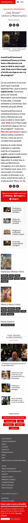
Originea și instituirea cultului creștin (18, 232)
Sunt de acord (5, 519)
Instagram (20, 196)
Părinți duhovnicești (9, 469)
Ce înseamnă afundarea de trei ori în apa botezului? (14, 364)
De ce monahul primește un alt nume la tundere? (17, 400)
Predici (17, 278)
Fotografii (4, 281)
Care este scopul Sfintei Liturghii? (17, 243)
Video (22, 278)
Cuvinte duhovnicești (9, 441)
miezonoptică (10, 421)
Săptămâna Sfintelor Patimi (12, 271)
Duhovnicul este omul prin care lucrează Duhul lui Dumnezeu (17, 375)
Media (3, 455)
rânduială (20, 425)
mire (20, 421)
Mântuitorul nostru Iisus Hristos (14, 418)
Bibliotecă (5, 450)
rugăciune (14, 428)
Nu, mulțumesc (15, 519)
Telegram (15, 199)
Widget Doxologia (8, 485)
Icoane (4, 311)
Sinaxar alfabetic (7, 477)
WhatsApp (9, 196)
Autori (4, 466)
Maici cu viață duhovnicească (11, 471)
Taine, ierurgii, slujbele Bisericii (14, 9)
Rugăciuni (4, 275)
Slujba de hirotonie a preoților (16, 221)
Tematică (4, 474)
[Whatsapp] (14, 25)
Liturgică (5, 447)
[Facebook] (10, 25)
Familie (4, 444)
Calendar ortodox (8, 482)
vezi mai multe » (14, 340)
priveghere (8, 425)
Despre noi (5, 498)
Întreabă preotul (7, 452)
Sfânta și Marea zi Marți (10, 304)
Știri (3, 458)
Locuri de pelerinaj (7, 278)
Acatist (4, 308)
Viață (11, 275)
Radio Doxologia (7, 488)
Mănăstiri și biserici (9, 480)
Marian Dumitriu (13, 20)
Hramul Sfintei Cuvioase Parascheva (14, 460)
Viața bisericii (6, 439)
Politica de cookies (8, 501)
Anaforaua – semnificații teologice (17, 210)
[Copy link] (17, 25)
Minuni (17, 275)
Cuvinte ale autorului (8, 325)
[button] (20, 2)
